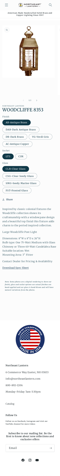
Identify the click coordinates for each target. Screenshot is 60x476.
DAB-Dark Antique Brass (21, 129)
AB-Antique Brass (16, 122)
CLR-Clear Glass (16, 168)
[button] (6, 5)
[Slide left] (23, 100)
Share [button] (9, 199)
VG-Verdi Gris (40, 136)
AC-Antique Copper (17, 144)
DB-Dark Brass (15, 136)
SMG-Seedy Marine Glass (21, 183)
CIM (20, 156)
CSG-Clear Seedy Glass (20, 176)
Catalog (10, 403)
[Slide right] (36, 100)
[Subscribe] (50, 448)
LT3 (8, 156)
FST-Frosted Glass (17, 190)
